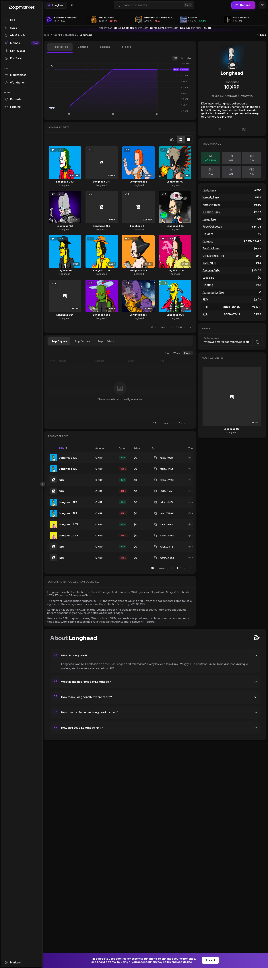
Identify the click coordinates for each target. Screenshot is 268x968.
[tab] (59, 341)
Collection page (211, 338)
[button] (60, 47)
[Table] (189, 139)
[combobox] (151, 5)
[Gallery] (181, 139)
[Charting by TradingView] (52, 108)
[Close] (42, 484)
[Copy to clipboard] (155, 457)
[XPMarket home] (21, 7)
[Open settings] (262, 5)
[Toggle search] (171, 139)
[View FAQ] (72, 5)
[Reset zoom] (51, 66)
